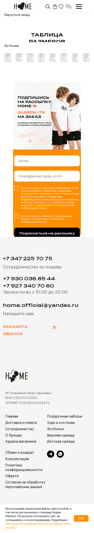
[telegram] (50, 456)
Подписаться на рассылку (47, 233)
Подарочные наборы (64, 416)
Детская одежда (61, 441)
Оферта (12, 476)
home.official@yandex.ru (40, 305)
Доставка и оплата (21, 423)
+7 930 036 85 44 (29, 278)
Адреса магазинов (20, 441)
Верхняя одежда (60, 435)
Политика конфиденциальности (23, 468)
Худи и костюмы (61, 423)
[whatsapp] (60, 456)
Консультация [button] (17, 459)
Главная (11, 416)
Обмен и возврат (19, 452)
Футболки (55, 429)
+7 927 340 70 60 (28, 285)
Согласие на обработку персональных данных (25, 485)
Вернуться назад (17, 15)
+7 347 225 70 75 (27, 258)
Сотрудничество (19, 429)
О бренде (13, 435)
